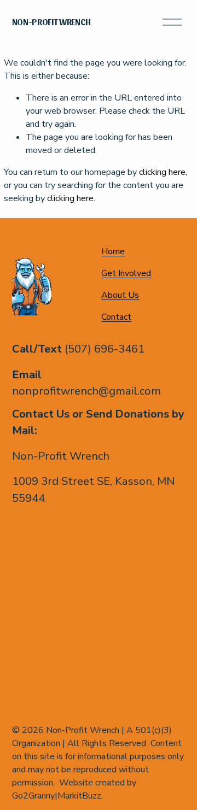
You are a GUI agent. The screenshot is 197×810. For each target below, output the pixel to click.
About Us (120, 295)
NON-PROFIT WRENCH (51, 21)
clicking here (162, 172)
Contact (116, 317)
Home (113, 251)
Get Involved (126, 273)
